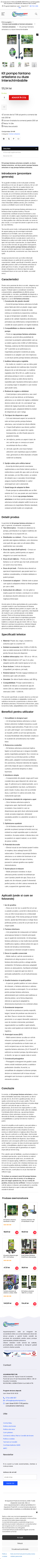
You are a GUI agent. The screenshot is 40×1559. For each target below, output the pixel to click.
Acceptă (20, 1537)
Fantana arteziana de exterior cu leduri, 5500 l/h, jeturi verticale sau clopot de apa (10, 1293)
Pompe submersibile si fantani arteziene (17, 24)
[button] (37, 1512)
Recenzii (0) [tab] (7, 156)
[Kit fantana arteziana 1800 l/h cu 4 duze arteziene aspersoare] (29, 1282)
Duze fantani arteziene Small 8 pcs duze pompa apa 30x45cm (28, 1257)
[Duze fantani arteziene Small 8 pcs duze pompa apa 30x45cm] (29, 1246)
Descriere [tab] (6, 149)
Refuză (20, 1543)
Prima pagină (6, 22)
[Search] (36, 14)
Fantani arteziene (8, 27)
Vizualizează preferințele (20, 1549)
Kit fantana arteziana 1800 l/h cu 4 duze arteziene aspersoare (27, 1292)
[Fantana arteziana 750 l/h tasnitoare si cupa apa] (29, 1210)
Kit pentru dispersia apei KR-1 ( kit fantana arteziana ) (10, 1257)
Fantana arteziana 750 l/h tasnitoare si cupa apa (28, 1221)
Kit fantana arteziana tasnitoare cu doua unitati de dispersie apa (10, 1221)
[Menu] (3, 14)
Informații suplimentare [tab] (12, 152)
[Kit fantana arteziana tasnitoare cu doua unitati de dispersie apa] (11, 1210)
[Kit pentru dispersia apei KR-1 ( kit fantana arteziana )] (11, 1246)
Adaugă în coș (19, 97)
